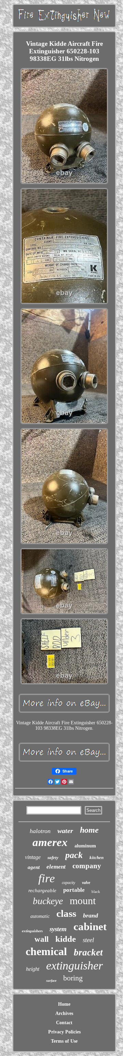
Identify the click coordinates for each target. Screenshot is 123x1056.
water (65, 830)
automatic (40, 916)
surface (51, 980)
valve (86, 882)
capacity (68, 882)
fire (46, 878)
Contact (64, 1022)
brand (90, 915)
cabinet (90, 927)
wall (42, 939)
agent (34, 867)
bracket (88, 952)
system (58, 929)
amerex (50, 842)
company (86, 866)
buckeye (48, 901)
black (96, 891)
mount (83, 900)
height (32, 969)
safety (52, 857)
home (89, 830)
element (56, 866)
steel (88, 939)
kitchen (97, 857)
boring (73, 978)
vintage (33, 857)
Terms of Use (64, 1041)
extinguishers (32, 931)
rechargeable (42, 890)
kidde (65, 938)
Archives (64, 1013)
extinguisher (74, 965)
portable (74, 890)
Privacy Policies (64, 1031)
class (66, 913)
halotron (40, 831)
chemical (46, 951)
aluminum (85, 845)
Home (64, 1004)
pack (74, 855)
